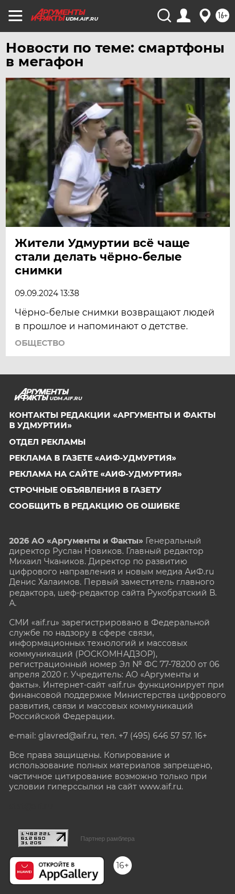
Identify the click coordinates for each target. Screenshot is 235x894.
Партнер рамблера (107, 838)
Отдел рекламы (47, 442)
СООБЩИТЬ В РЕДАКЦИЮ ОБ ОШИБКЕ (94, 506)
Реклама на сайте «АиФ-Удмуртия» (95, 474)
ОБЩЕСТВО (40, 343)
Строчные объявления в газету (85, 490)
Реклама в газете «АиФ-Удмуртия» (92, 458)
